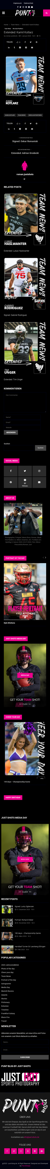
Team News (7, 28)
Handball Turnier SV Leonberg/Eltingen (30, 946)
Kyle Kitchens (9, 623)
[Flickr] (35, 1151)
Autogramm (6, 984)
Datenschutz (28, 3)
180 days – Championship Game (28, 933)
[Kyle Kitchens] (25, 591)
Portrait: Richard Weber (24, 920)
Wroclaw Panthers (18, 28)
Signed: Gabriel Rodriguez (15, 315)
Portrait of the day (8, 980)
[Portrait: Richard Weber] (7, 923)
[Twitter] (14, 1151)
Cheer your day (7, 972)
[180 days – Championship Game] (7, 936)
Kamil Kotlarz (10, 115)
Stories (4, 999)
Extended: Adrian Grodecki (25, 153)
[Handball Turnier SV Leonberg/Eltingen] (7, 949)
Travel (4, 1021)
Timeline (5, 1010)
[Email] (41, 1151)
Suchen (7, 444)
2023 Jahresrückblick (10, 965)
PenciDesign (26, 1166)
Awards (4, 995)
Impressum (17, 3)
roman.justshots (11, 36)
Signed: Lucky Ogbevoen (24, 906)
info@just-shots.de (31, 1137)
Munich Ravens (7, 991)
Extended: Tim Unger (13, 379)
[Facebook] (7, 1151)
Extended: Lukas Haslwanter (16, 251)
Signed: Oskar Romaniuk (25, 141)
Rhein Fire (5, 1017)
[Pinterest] (28, 1151)
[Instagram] (21, 1151)
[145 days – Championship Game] (25, 750)
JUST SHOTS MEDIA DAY (16, 639)
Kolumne (5, 1006)
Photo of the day (8, 969)
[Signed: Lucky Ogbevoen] (7, 909)
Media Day (5, 987)
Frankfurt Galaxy (8, 1013)
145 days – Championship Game (17, 782)
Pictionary (5, 1002)
